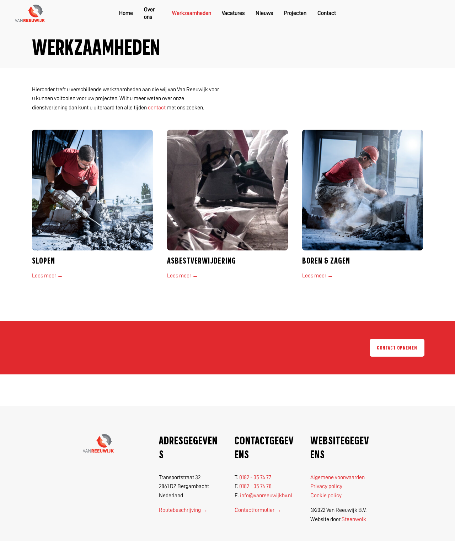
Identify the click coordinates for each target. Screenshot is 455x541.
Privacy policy (326, 486)
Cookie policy (326, 495)
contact (157, 107)
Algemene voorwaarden (337, 477)
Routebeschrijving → (183, 510)
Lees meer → (47, 275)
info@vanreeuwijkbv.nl (266, 495)
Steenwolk (354, 519)
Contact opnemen (397, 348)
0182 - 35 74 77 (255, 477)
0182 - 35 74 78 (255, 486)
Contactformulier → (258, 510)
